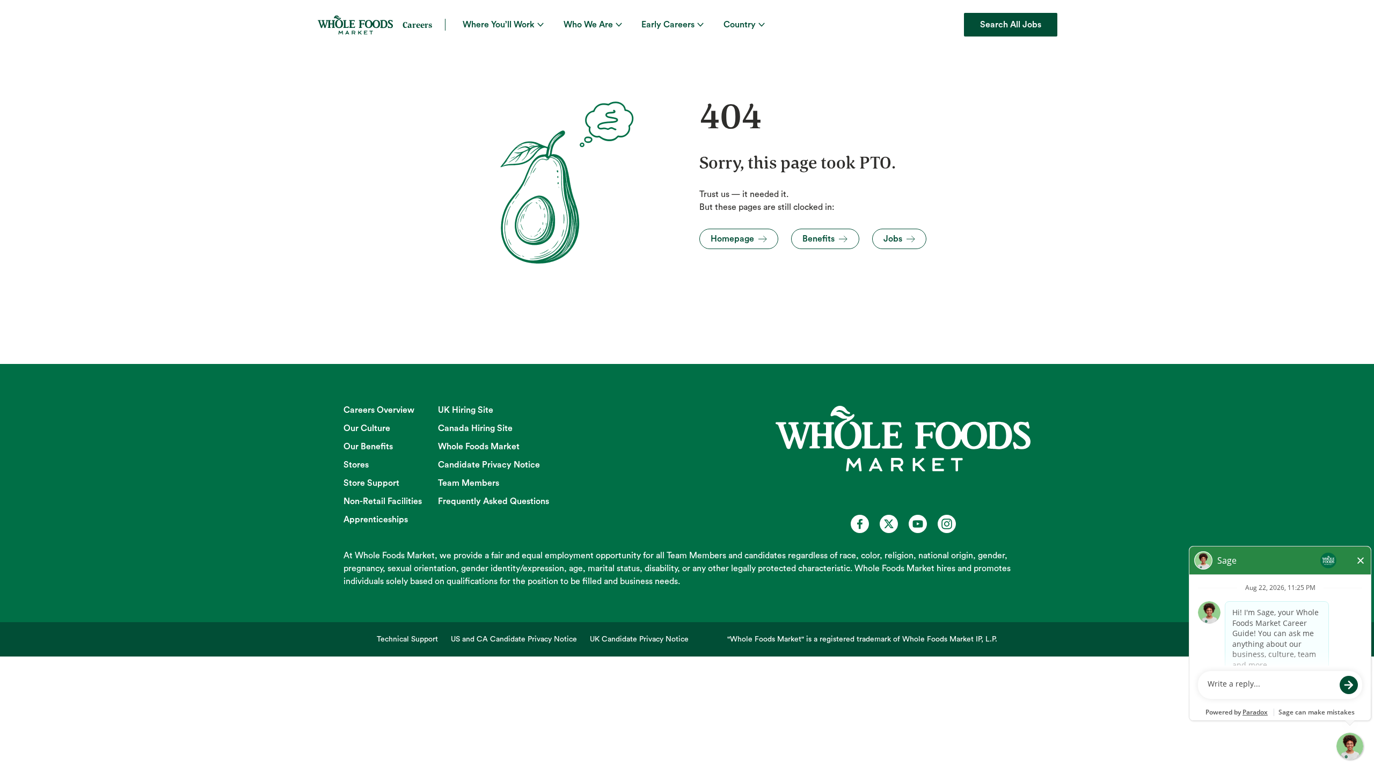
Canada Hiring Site (475, 428)
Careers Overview (379, 410)
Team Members (468, 483)
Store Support (371, 483)
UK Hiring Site (465, 410)
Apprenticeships (376, 519)
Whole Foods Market (479, 446)
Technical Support (407, 639)
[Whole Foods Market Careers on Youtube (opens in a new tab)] (918, 524)
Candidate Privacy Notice (489, 465)
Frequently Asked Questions (493, 501)
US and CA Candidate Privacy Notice (514, 639)
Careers (417, 24)
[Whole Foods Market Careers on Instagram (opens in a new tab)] (947, 524)
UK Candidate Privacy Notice (639, 639)
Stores (356, 465)
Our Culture (367, 428)
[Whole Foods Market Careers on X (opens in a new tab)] (889, 524)
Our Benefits (368, 446)
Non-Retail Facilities (383, 501)
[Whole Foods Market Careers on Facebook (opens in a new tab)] (860, 524)
